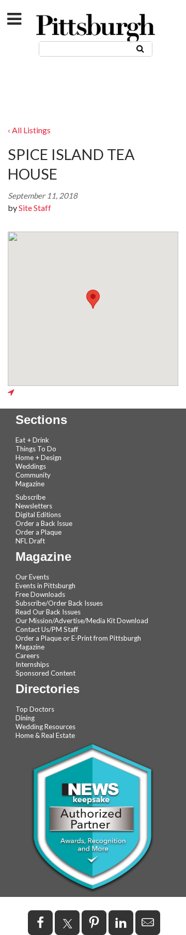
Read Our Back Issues (48, 612)
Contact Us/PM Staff (47, 629)
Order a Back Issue (44, 523)
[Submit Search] (140, 48)
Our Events (32, 577)
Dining (25, 718)
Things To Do (36, 449)
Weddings (31, 466)
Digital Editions (38, 514)
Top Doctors (35, 709)
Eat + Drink (32, 440)
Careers (27, 655)
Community (33, 475)
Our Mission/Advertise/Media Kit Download (82, 620)
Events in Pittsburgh (45, 585)
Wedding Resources (45, 726)
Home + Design (38, 457)
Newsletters (34, 506)
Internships (32, 664)
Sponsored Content (45, 673)
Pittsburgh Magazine (95, 28)
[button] (93, 299)
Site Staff (35, 208)
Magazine (30, 484)
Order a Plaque (38, 532)
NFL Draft (30, 541)
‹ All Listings (29, 130)
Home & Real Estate (45, 735)
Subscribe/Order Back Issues (59, 603)
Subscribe (30, 497)
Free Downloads (40, 594)
